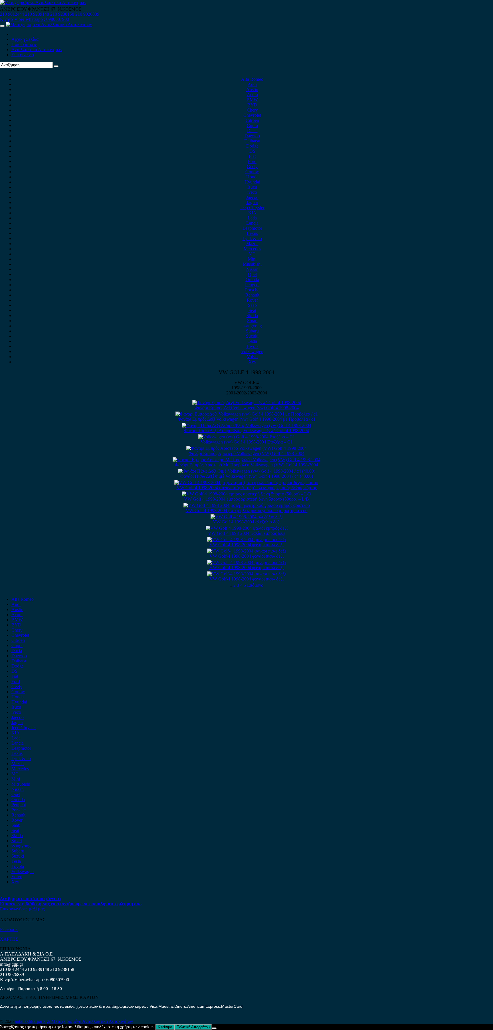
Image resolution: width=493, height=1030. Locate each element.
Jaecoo (252, 197)
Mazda (252, 243)
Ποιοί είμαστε (24, 44)
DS (252, 151)
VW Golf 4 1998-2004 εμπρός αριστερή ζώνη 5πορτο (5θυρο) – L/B (246, 499)
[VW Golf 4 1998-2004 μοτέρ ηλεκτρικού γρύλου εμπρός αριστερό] (246, 505)
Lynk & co (252, 238)
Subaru (252, 330)
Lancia (252, 223)
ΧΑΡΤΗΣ (9, 939)
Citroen (252, 120)
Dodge (252, 146)
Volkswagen (252, 351)
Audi (252, 84)
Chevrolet (252, 115)
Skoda (252, 315)
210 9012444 (12, 14)
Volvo (252, 356)
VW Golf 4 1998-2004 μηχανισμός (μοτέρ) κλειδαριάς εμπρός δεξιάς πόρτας (247, 487)
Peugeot (252, 284)
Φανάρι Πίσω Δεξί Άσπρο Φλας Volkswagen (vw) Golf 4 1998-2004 (246, 430)
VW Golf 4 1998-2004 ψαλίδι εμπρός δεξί (246, 533)
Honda (252, 176)
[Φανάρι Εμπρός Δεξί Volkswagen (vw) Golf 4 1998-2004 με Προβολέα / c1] (246, 414)
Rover (252, 300)
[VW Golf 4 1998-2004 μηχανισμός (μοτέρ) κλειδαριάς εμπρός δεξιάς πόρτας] (246, 482)
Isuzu (252, 187)
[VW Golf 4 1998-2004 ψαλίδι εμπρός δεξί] (247, 528)
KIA (252, 212)
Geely (252, 166)
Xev (252, 361)
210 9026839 (87, 14)
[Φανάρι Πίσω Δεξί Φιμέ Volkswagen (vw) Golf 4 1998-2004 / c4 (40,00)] (246, 471)
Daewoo (252, 135)
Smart (252, 320)
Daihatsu (252, 140)
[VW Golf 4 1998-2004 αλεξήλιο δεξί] (247, 516)
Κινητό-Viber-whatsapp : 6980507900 (34, 19)
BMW (252, 99)
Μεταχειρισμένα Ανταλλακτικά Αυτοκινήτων (92, 1021)
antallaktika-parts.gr (33, 1021)
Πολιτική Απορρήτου (193, 1027)
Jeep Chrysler (252, 207)
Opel (252, 274)
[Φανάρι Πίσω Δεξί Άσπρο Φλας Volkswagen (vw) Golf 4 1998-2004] (246, 425)
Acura (252, 94)
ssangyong (252, 325)
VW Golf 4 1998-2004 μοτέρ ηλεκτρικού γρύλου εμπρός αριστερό (247, 510)
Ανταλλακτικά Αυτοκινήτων (36, 49)
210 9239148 (37, 14)
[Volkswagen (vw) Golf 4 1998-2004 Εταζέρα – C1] (246, 436)
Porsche (252, 289)
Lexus (252, 233)
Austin (252, 89)
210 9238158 (62, 14)
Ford (252, 161)
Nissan (252, 269)
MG (252, 253)
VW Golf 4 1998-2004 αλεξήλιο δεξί (246, 521)
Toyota (252, 346)
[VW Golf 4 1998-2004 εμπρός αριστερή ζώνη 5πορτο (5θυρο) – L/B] (246, 493)
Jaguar (252, 202)
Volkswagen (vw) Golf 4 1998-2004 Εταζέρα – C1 (247, 442)
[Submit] (56, 66)
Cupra (252, 125)
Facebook (9, 929)
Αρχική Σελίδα (25, 39)
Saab (252, 305)
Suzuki (252, 336)
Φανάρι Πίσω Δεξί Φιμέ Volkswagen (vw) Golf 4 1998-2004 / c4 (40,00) (246, 476)
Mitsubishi (252, 264)
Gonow (252, 171)
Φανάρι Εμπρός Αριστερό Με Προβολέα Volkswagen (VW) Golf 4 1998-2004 (246, 464)
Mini (252, 259)
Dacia (252, 130)
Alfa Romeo (252, 79)
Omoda (252, 279)
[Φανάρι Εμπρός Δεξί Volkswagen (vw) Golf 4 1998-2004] (246, 402)
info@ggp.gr (11, 964)
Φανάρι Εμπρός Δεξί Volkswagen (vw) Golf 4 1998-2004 (247, 407)
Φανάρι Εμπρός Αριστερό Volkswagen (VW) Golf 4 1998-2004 (246, 453)
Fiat (252, 156)
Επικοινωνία (22, 54)
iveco (252, 192)
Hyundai (252, 182)
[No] (214, 1028)
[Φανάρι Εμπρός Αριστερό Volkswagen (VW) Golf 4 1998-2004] (246, 448)
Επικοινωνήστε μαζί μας (22, 908)
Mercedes (252, 248)
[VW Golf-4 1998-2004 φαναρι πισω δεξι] (246, 539)
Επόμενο (255, 585)
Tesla (252, 341)
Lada (252, 217)
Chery (252, 110)
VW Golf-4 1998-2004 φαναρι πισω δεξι (246, 544)
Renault (252, 295)
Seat (252, 310)
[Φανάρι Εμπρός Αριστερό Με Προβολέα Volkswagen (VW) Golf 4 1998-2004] (246, 459)
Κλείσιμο (165, 1027)
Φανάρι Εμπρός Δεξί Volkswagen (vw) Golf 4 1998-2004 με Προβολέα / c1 (247, 419)
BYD (252, 104)
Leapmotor (252, 228)
